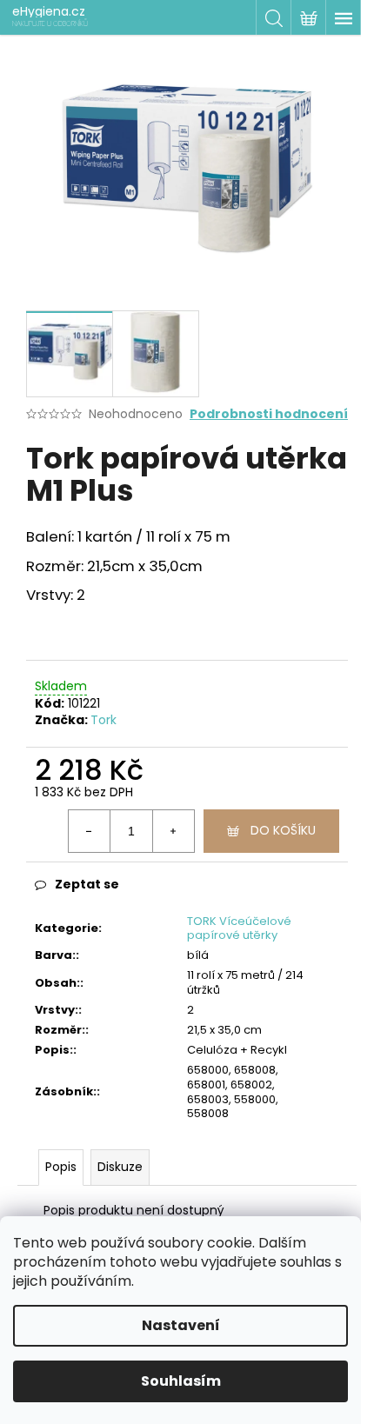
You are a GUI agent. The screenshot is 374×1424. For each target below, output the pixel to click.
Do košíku (283, 830)
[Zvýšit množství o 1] (173, 831)
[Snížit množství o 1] (89, 831)
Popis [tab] (61, 1166)
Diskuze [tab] (120, 1166)
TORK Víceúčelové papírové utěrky (239, 928)
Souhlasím (181, 1381)
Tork (103, 720)
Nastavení (181, 1325)
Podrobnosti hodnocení (269, 414)
